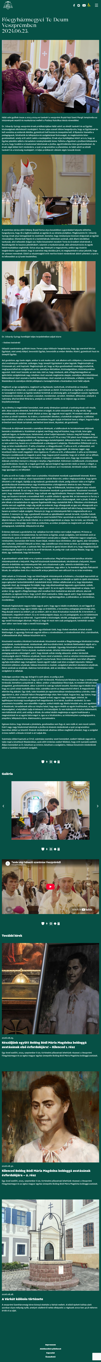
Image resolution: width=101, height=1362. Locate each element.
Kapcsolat (50, 1353)
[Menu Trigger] (96, 5)
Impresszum (50, 1345)
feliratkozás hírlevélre (99, 695)
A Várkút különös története (22, 1299)
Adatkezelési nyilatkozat (50, 1349)
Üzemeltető (50, 1357)
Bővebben (7, 1064)
